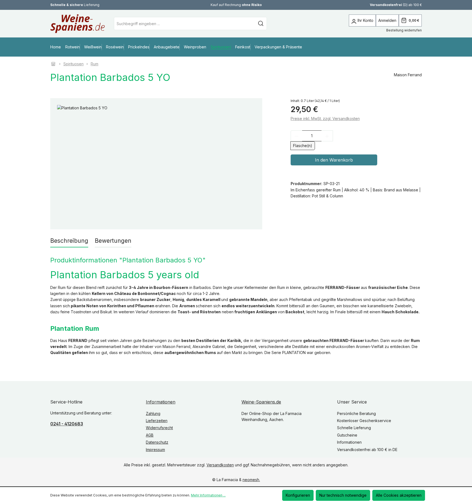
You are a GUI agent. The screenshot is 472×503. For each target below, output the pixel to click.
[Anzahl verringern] (296, 136)
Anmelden (387, 20)
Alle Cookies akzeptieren (398, 495)
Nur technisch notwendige (343, 495)
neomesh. (251, 480)
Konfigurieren (298, 495)
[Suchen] (261, 23)
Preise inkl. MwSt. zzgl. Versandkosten (325, 118)
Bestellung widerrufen (404, 30)
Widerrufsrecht (159, 428)
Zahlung (153, 413)
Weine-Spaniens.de (261, 402)
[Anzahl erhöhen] (327, 136)
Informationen (160, 402)
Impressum (155, 449)
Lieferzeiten (156, 420)
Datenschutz (157, 442)
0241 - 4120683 (66, 423)
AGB (150, 435)
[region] (156, 163)
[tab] (69, 241)
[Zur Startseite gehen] (69, 23)
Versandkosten (220, 465)
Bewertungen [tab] (113, 240)
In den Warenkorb (334, 160)
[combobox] (184, 23)
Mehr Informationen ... (208, 495)
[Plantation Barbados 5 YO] (156, 164)
